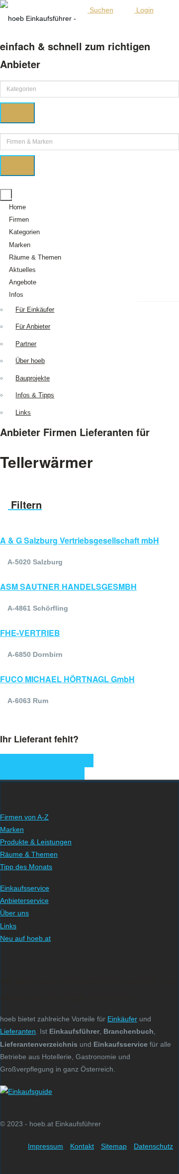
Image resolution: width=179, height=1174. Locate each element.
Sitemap (114, 1146)
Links (23, 412)
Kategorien (24, 232)
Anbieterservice (24, 900)
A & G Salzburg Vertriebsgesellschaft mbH (79, 540)
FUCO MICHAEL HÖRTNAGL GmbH (67, 679)
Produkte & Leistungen (36, 842)
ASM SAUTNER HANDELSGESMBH (68, 586)
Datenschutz (153, 1146)
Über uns (14, 913)
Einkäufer (122, 1019)
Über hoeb (30, 360)
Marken (19, 245)
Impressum (45, 1146)
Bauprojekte (32, 378)
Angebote (22, 282)
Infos (16, 294)
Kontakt (82, 1146)
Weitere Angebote (39, 773)
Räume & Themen (35, 257)
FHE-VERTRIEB (30, 632)
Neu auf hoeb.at (25, 938)
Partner (25, 344)
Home (17, 207)
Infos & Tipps (34, 395)
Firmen (19, 219)
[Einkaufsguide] (26, 1091)
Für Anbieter (32, 326)
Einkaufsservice (24, 888)
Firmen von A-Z (24, 817)
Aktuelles (22, 269)
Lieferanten (18, 1031)
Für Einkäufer (34, 309)
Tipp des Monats (26, 867)
